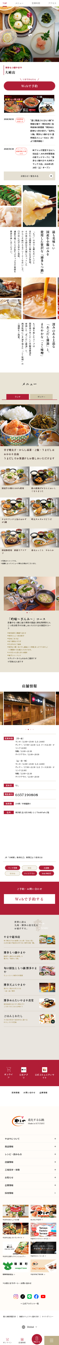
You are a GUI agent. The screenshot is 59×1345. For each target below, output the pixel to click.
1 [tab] (27, 612)
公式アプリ (23, 1076)
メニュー (19, 3)
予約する (36, 1342)
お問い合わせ (29, 1092)
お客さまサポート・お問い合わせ (17, 1283)
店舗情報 (22, 1342)
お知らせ (9, 1177)
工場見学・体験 (12, 1169)
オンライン (7, 1342)
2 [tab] (29, 612)
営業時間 (36, 3)
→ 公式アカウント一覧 (29, 1303)
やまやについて (12, 1138)
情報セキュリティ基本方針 (29, 1316)
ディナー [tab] (41, 396)
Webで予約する (29, 899)
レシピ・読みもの (13, 1154)
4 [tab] (33, 729)
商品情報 (9, 1146)
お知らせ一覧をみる (29, 176)
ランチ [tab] (18, 396)
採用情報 (16, 1092)
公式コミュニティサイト (44, 1076)
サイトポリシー (47, 1316)
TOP (5, 3)
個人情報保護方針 (9, 1316)
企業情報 (43, 1092)
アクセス (52, 3)
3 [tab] (31, 612)
